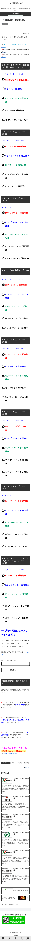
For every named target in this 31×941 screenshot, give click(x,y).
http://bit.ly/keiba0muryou (10, 753)
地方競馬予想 (6, 763)
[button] (27, 459)
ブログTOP (15, 935)
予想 (13, 763)
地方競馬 (26, 763)
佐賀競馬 (19, 763)
